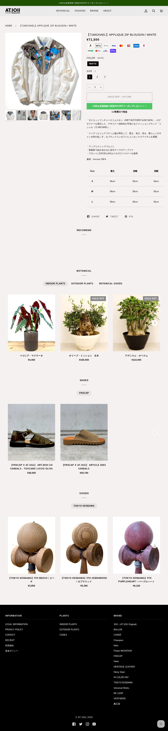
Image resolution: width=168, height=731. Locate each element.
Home (8, 26)
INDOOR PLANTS (68, 624)
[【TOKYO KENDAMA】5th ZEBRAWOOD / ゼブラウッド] (84, 545)
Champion (118, 640)
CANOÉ (117, 635)
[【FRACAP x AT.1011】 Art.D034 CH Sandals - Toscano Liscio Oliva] (31, 432)
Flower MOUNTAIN (123, 651)
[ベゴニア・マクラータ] (31, 323)
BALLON (118, 629)
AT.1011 (82, 717)
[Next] (155, 323)
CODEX (63, 635)
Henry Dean (119, 672)
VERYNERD (120, 698)
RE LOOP (118, 693)
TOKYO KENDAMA (123, 682)
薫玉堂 (117, 704)
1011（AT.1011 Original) (125, 624)
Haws (116, 661)
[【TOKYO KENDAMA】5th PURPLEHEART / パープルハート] (136, 545)
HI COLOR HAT (121, 677)
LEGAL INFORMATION (16, 624)
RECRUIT (10, 640)
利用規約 (9, 645)
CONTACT (10, 635)
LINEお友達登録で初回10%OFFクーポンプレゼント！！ (120, 106)
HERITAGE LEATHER (124, 667)
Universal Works (121, 688)
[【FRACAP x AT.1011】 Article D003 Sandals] (84, 432)
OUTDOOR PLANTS (69, 629)
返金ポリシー (11, 651)
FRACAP (118, 656)
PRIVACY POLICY (14, 629)
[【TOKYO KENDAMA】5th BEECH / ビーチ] (31, 545)
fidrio (116, 645)
